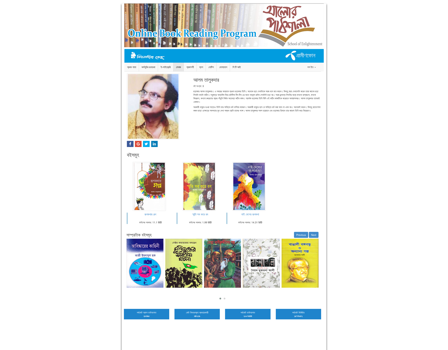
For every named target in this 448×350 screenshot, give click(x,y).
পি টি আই (237, 67)
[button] (220, 298)
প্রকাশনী (190, 67)
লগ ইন (310, 67)
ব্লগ (201, 67)
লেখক (178, 67)
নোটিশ (211, 67)
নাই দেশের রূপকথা (250, 214)
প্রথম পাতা (131, 67)
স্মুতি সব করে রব (200, 214)
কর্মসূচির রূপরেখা (148, 67)
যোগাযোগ (223, 67)
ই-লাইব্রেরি (166, 67)
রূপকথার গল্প (150, 214)
